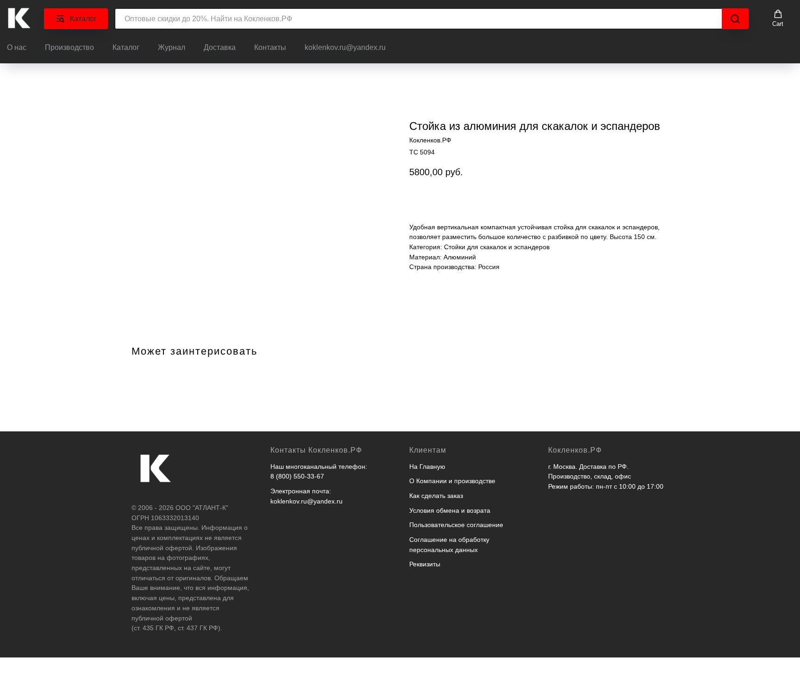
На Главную (427, 466)
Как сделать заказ (436, 495)
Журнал (171, 47)
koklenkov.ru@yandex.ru (345, 47)
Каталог (125, 47)
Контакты (270, 47)
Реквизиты (424, 564)
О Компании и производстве (452, 481)
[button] (777, 18)
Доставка (220, 47)
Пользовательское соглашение (456, 524)
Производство (69, 47)
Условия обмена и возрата (449, 510)
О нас (16, 47)
